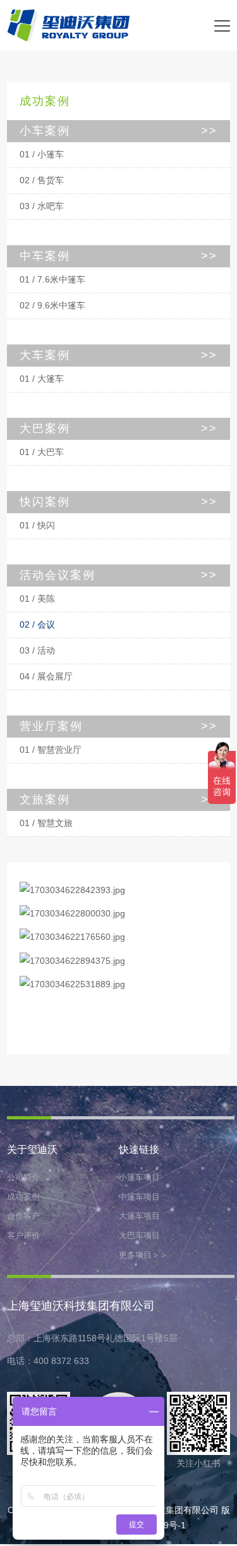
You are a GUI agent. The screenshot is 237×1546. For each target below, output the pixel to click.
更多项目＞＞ (143, 1255)
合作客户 (23, 1215)
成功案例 (23, 1197)
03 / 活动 (37, 650)
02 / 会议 (37, 625)
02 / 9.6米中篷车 (52, 305)
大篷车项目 (139, 1215)
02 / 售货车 (42, 180)
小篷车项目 (139, 1177)
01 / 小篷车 (42, 154)
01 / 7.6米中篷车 (52, 279)
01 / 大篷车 (42, 379)
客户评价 (23, 1235)
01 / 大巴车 (42, 452)
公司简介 (23, 1177)
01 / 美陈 (37, 599)
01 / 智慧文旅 (46, 823)
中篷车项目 (139, 1197)
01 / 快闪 (37, 525)
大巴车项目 (139, 1235)
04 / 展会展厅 (46, 676)
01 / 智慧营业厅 (51, 750)
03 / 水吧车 (42, 206)
